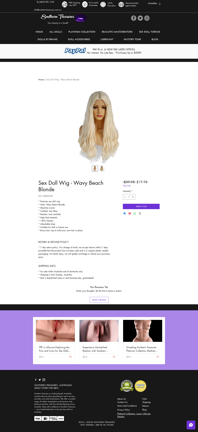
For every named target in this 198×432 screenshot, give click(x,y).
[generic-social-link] (43, 379)
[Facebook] (133, 18)
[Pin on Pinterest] (129, 213)
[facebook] (35, 379)
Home (41, 79)
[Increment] (133, 196)
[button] (159, 4)
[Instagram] (147, 18)
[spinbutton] (129, 196)
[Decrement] (125, 196)
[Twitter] (140, 18)
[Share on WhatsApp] (134, 213)
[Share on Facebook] (124, 213)
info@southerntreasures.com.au (47, 9)
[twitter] (39, 379)
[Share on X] (140, 213)
